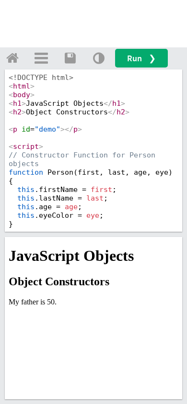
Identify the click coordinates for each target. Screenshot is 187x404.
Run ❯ (141, 58)
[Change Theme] (98, 57)
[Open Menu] (41, 57)
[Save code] (70, 57)
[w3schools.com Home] (12, 57)
